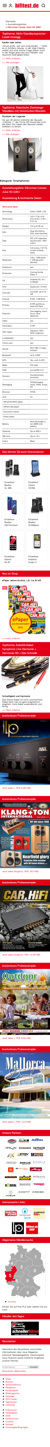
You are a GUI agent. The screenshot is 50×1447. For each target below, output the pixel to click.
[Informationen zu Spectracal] (25, 1185)
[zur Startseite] (27, 5)
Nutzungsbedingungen (17, 1427)
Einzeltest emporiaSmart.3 (33, 559)
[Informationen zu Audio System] (24, 1141)
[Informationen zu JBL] (10, 1170)
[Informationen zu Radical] (11, 1186)
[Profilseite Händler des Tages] (25, 1328)
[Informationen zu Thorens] (39, 1184)
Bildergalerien (13, 1393)
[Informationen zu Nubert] (25, 1178)
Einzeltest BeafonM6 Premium (11, 522)
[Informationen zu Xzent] (24, 1192)
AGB (8, 1415)
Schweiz (12, 1301)
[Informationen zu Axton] (37, 1140)
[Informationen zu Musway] (11, 1177)
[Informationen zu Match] (22, 1168)
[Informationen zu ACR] (12, 1141)
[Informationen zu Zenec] (38, 1192)
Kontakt (9, 1424)
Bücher (9, 1381)
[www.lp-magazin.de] (18, 1233)
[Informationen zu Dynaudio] (25, 1148)
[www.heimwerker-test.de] (39, 1218)
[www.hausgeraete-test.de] (25, 1218)
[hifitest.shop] (32, 1233)
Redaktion (11, 1387)
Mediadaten (12, 1412)
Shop (8, 1378)
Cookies (10, 1421)
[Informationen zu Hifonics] (39, 1162)
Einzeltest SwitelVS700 (33, 485)
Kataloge (10, 1396)
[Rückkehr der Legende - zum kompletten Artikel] (25, 156)
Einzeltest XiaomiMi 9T (9, 559)
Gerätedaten (12, 1390)
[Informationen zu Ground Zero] (11, 1163)
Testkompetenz (13, 1384)
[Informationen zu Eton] (23, 1155)
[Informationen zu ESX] (11, 1156)
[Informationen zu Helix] (25, 1163)
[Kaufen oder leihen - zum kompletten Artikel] (25, 84)
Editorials (10, 1404)
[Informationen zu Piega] (39, 1177)
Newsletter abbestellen (14, 1371)
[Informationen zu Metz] (36, 1169)
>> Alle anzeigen (10, 62)
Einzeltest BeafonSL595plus (33, 522)
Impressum (11, 1410)
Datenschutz (12, 1418)
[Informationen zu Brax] (11, 1148)
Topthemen (11, 1402)
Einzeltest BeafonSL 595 (9, 485)
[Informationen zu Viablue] (11, 1194)
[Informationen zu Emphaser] (39, 1149)
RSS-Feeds (11, 1399)
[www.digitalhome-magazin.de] (11, 1218)
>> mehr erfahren (11, 638)
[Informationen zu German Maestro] (37, 1155)
